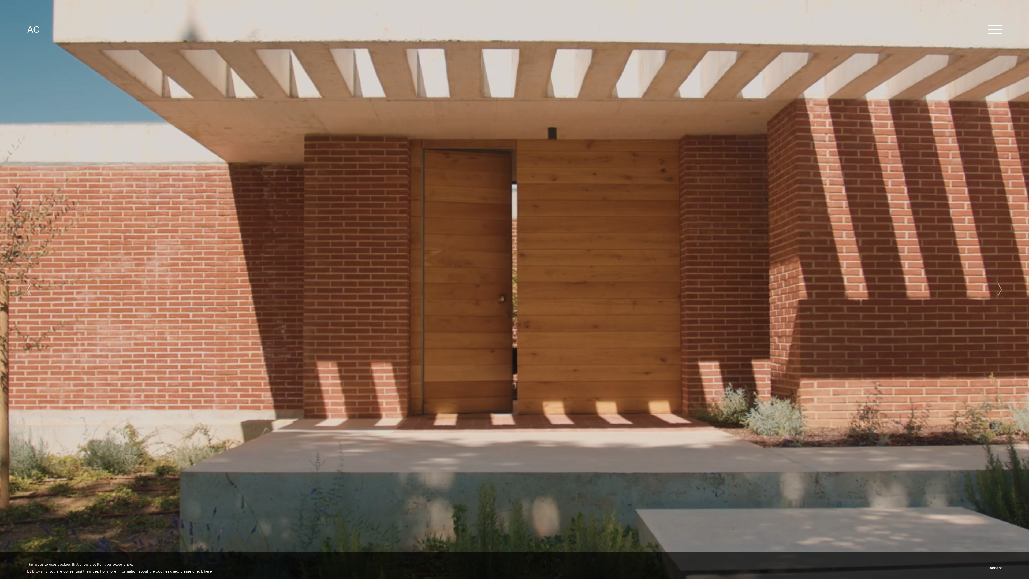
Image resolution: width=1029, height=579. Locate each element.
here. (208, 571)
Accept (996, 568)
